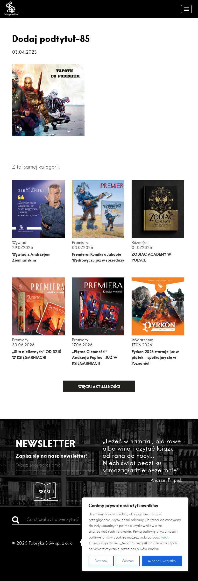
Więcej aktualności (99, 386)
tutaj (164, 537)
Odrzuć (128, 561)
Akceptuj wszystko (162, 561)
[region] (135, 534)
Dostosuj (101, 561)
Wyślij (47, 492)
